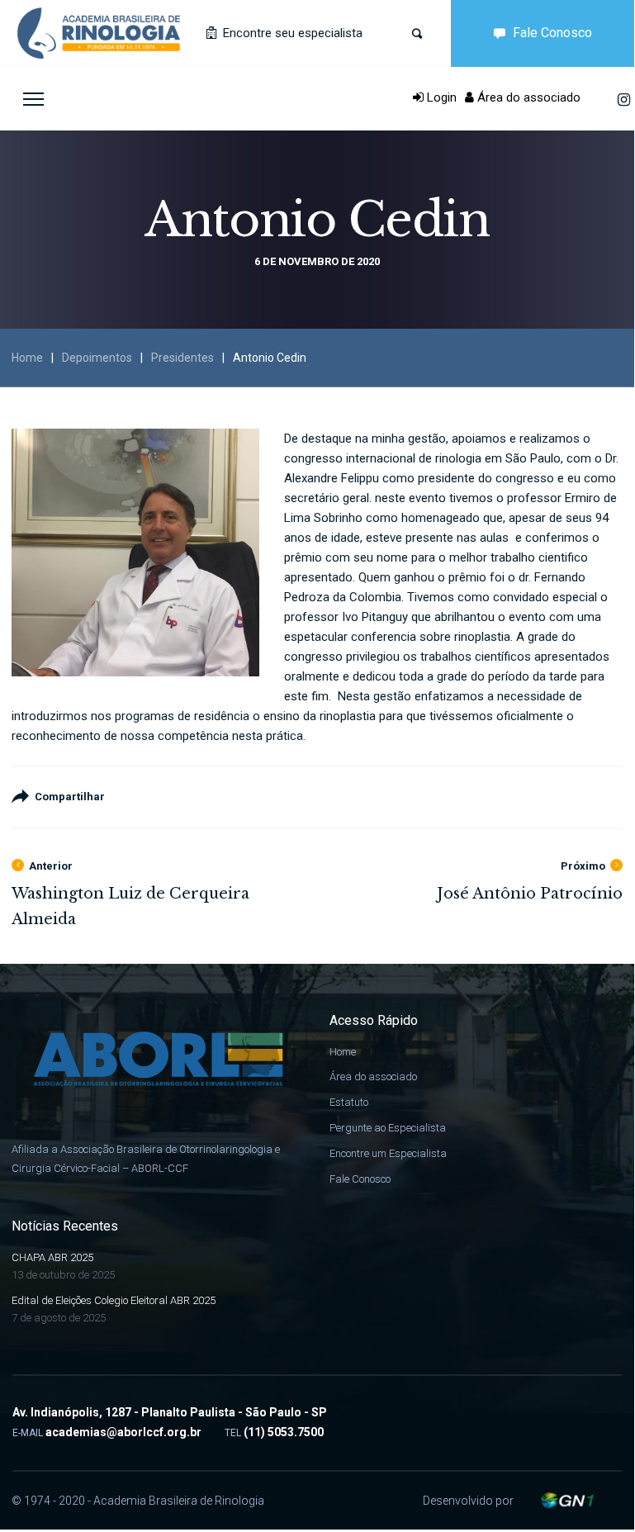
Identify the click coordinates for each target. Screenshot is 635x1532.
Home (27, 357)
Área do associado (527, 97)
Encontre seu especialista (291, 33)
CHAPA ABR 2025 (52, 1257)
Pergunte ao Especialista (387, 1128)
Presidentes (182, 357)
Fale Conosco (552, 32)
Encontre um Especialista (388, 1153)
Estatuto (348, 1102)
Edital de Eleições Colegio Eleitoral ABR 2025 (114, 1300)
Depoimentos (97, 357)
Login (440, 97)
